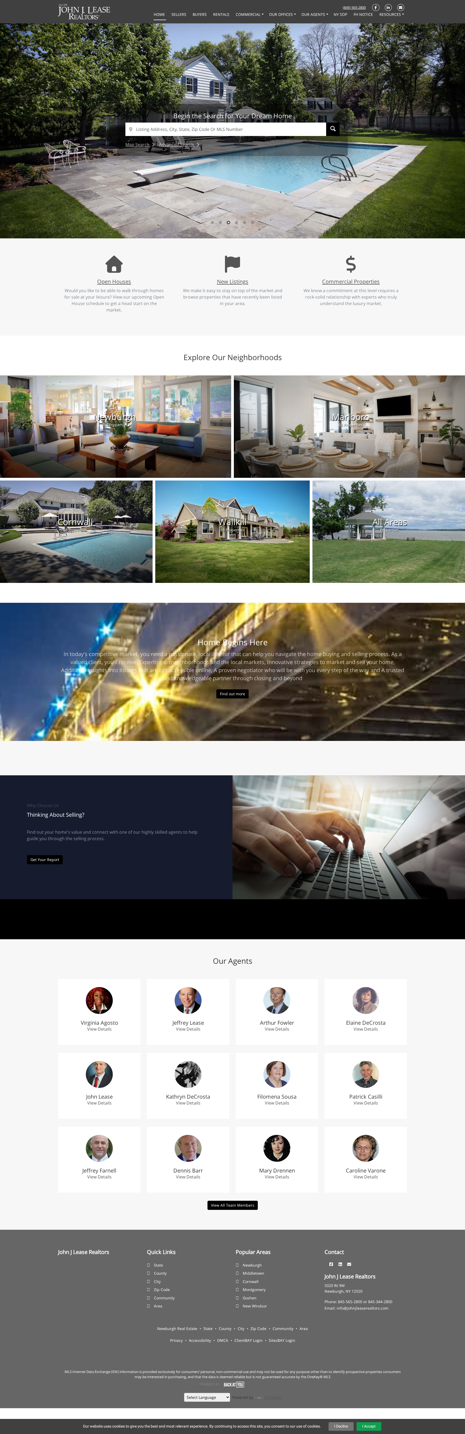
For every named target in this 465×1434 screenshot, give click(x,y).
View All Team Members (232, 1205)
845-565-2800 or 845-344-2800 (365, 1301)
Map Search (137, 145)
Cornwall (251, 1281)
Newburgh (252, 1265)
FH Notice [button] (364, 14)
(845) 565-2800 (354, 7)
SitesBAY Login (282, 1340)
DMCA (222, 1340)
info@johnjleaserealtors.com (362, 1308)
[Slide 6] (252, 222)
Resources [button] (390, 14)
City (157, 1281)
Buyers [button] (200, 14)
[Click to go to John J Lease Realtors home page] (84, 11)
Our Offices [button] (281, 14)
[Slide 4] (236, 222)
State (158, 1265)
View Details (99, 1029)
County (160, 1273)
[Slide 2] (220, 222)
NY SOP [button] (341, 14)
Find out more (232, 693)
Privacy (176, 1340)
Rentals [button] (221, 14)
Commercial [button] (249, 14)
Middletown (253, 1273)
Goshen (249, 1297)
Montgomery (254, 1289)
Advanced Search (177, 145)
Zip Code (162, 1289)
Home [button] (160, 14)
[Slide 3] (228, 222)
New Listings (232, 281)
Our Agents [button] (313, 14)
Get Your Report (44, 859)
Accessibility (200, 1340)
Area (158, 1305)
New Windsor (255, 1305)
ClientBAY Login (248, 1340)
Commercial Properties (351, 281)
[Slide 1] (212, 222)
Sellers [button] (179, 14)
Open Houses (114, 281)
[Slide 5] (244, 222)
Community (164, 1297)
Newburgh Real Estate (177, 1328)
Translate (272, 1397)
